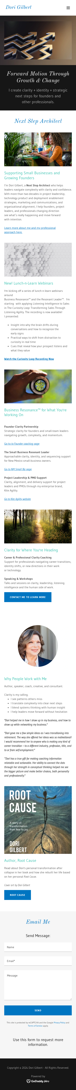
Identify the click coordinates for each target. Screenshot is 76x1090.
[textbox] (38, 947)
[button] (68, 7)
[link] (18, 8)
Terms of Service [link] (35, 1025)
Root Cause (17, 895)
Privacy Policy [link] (59, 1022)
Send (38, 1010)
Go (18, 469)
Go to (21, 443)
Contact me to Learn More (28, 597)
